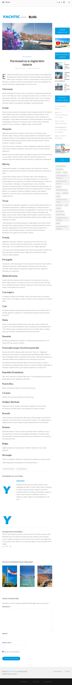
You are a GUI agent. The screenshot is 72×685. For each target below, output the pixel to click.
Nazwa (5, 633)
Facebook (23, 681)
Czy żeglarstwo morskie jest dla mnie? (61, 115)
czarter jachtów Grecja (61, 201)
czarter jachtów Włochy (61, 182)
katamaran (59, 205)
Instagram (48, 681)
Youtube (35, 681)
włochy (58, 187)
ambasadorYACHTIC (62, 190)
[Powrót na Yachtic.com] (64, 3)
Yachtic (58, 172)
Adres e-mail (7, 642)
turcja (58, 196)
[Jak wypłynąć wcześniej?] (59, 90)
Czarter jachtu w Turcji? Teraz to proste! (27, 582)
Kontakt (67, 671)
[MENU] (3, 2)
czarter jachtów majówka (61, 228)
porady (58, 208)
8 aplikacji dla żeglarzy (67, 66)
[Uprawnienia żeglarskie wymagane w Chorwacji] (59, 78)
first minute (60, 211)
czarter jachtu (8, 469)
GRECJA (65, 172)
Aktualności (27, 56)
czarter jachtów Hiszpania (61, 219)
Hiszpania (65, 193)
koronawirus (21, 469)
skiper (58, 223)
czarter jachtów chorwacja (61, 177)
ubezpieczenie (60, 214)
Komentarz (6, 607)
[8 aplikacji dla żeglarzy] (59, 68)
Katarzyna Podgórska (12, 532)
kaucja (58, 193)
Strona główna (57, 671)
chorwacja (59, 169)
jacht (66, 205)
